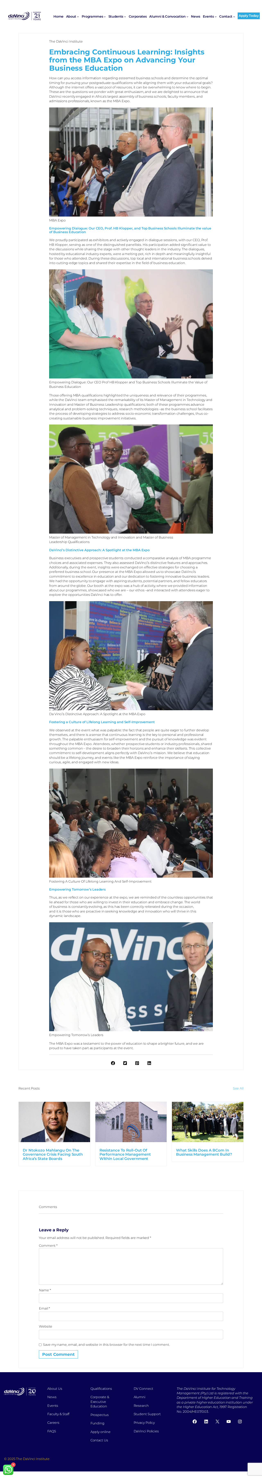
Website (45, 1326)
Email (44, 1308)
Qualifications (101, 1389)
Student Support (147, 1414)
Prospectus (99, 1415)
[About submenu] (78, 17)
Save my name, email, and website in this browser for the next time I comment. (106, 1345)
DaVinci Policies (146, 1431)
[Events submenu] (216, 17)
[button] (112, 1063)
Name (45, 1290)
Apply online (100, 1432)
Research (141, 1406)
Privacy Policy (144, 1423)
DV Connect (143, 1389)
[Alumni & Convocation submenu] (187, 17)
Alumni (139, 1397)
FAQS (51, 1431)
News (51, 1397)
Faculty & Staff (58, 1414)
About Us (54, 1389)
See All (238, 1088)
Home (58, 16)
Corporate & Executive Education (99, 1401)
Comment (48, 1246)
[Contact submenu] (234, 17)
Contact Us (99, 1440)
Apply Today (249, 16)
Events (52, 1406)
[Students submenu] (125, 17)
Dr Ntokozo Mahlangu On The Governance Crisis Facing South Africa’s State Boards (53, 1154)
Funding (97, 1423)
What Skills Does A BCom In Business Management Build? (204, 1152)
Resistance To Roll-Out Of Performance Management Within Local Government (125, 1154)
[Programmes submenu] (105, 17)
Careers (53, 1423)
